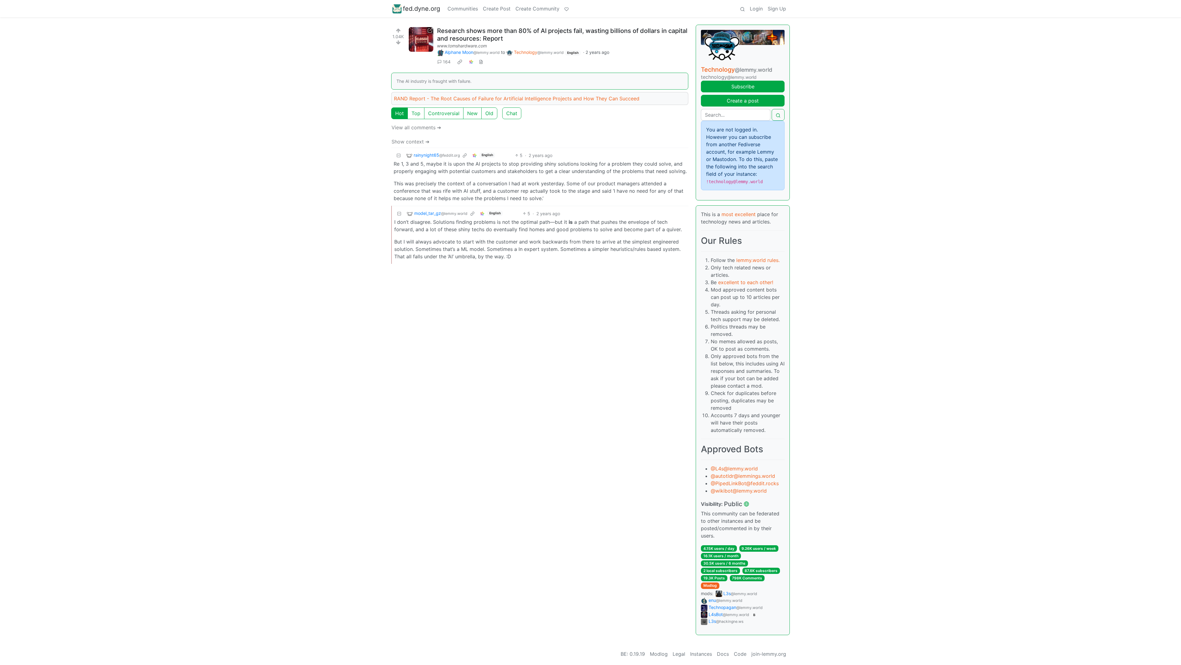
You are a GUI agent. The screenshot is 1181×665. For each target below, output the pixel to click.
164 (447, 61)
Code (740, 654)
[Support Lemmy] (566, 8)
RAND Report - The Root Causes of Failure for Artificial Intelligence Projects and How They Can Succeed (516, 98)
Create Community (537, 9)
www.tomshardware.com (462, 45)
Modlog (710, 585)
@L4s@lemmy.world (734, 468)
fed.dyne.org (421, 8)
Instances (701, 654)
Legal (679, 654)
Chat (511, 113)
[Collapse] (399, 155)
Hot (399, 113)
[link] (459, 62)
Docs (723, 654)
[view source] (481, 61)
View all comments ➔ (416, 127)
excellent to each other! (745, 282)
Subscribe (742, 86)
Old (489, 113)
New (472, 113)
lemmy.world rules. (758, 260)
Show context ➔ (410, 142)
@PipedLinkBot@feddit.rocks (745, 483)
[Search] (742, 8)
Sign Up (777, 9)
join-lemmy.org (768, 654)
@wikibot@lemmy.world (739, 491)
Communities (462, 9)
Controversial (443, 113)
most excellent (739, 214)
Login (756, 9)
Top (416, 113)
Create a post (743, 101)
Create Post (497, 9)
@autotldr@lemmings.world (743, 476)
